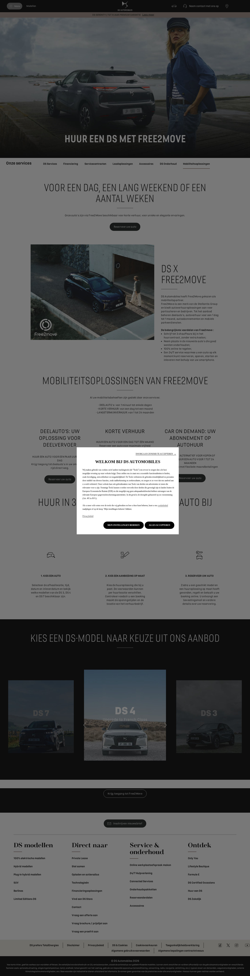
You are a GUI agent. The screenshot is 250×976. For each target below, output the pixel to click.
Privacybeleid (87, 516)
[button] (156, 454)
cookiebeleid (163, 505)
